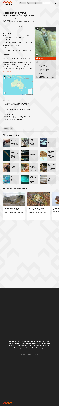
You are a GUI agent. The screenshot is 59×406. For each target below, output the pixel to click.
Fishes (25, 8)
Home (4, 8)
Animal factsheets (18, 8)
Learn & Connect (10, 8)
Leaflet (21, 94)
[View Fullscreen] (4, 93)
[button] (4, 76)
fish (11, 128)
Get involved (47, 405)
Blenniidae (6, 128)
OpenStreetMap (23, 94)
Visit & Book (19, 405)
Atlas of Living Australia (8, 71)
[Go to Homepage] (9, 403)
